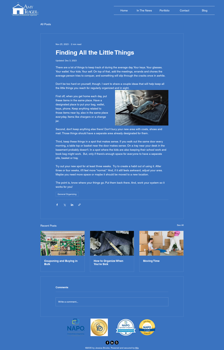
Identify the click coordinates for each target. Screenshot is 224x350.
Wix (137, 348)
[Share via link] (79, 204)
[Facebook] (107, 343)
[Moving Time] (161, 243)
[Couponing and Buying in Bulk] (63, 243)
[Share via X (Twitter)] (64, 204)
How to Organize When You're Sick (108, 262)
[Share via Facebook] (57, 204)
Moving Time (151, 260)
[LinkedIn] (112, 343)
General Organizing (67, 194)
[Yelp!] (117, 343)
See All (180, 225)
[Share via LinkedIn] (72, 204)
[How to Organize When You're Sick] (112, 243)
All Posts (45, 24)
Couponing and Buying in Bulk (61, 262)
